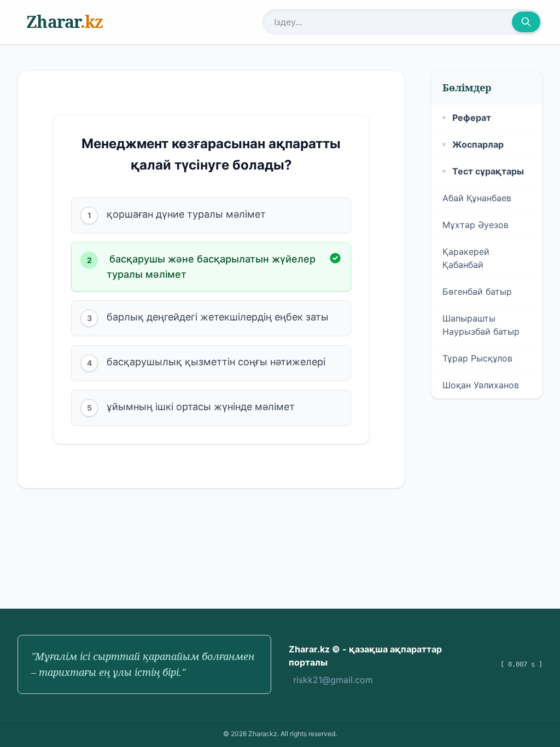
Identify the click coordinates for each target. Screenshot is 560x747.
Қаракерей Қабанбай (465, 258)
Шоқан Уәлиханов (480, 385)
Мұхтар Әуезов (475, 224)
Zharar (64, 21)
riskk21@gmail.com (333, 679)
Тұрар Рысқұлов (477, 358)
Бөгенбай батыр (477, 291)
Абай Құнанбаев (476, 197)
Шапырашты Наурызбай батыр (481, 325)
